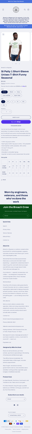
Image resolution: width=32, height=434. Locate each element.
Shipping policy (25, 429)
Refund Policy (6, 236)
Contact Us (6, 240)
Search (5, 226)
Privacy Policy (6, 229)
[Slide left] (12, 63)
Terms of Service (7, 233)
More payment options (16, 125)
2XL (23, 101)
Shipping (3, 83)
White (4, 92)
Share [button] (4, 179)
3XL (4, 105)
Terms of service (16, 429)
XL (17, 101)
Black (11, 92)
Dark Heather (6, 95)
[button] (3, 9)
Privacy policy (8, 429)
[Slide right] (19, 63)
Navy (18, 92)
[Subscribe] (27, 216)
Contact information (16, 431)
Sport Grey (17, 95)
